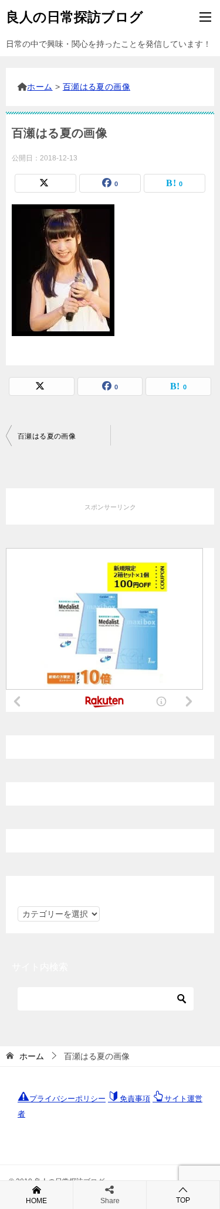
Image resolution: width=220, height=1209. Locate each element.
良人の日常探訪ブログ (74, 17)
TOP (183, 1200)
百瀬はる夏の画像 (47, 436)
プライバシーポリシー (67, 1098)
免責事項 (135, 1098)
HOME (36, 1201)
